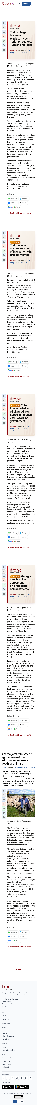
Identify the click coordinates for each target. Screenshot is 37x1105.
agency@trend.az (7, 1006)
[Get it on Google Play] (22, 1087)
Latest (4, 1016)
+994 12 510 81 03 (7, 1003)
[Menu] (33, 4)
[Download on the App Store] (8, 1087)
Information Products (8, 1050)
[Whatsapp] (3, 1078)
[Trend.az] (8, 4)
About (4, 1027)
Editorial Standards (8, 1036)
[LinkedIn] (26, 1078)
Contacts (5, 1033)
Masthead (5, 1030)
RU (22, 1101)
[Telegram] (21, 1078)
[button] (4, 23)
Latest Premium (7, 1019)
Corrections (5, 1039)
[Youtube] (17, 1078)
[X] (12, 1078)
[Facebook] (8, 1078)
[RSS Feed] (30, 1078)
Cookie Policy (6, 1067)
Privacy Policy (6, 1061)
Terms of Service (7, 1058)
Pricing (4, 1047)
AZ (18, 1101)
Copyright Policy (7, 1064)
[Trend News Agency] (7, 987)
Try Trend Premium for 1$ (20, 213)
